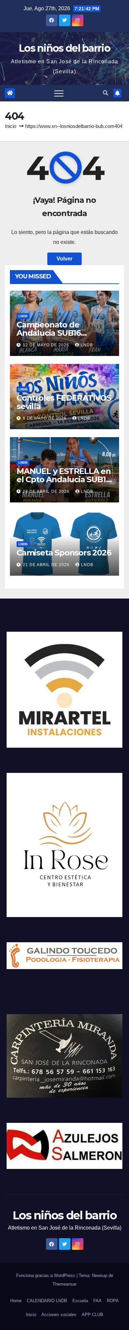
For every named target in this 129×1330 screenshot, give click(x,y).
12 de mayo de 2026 (46, 345)
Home (16, 1300)
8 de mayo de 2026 (45, 418)
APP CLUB (92, 1314)
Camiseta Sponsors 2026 (64, 552)
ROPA (113, 1300)
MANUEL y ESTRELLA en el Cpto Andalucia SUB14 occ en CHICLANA (64, 479)
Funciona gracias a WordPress (46, 1275)
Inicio (10, 126)
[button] (105, 93)
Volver (64, 258)
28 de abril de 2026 (47, 491)
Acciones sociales (58, 1314)
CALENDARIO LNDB (47, 1300)
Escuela (80, 1300)
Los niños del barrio (64, 48)
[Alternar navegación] (59, 93)
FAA (97, 1300)
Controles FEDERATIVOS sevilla (64, 402)
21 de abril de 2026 (47, 564)
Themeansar (64, 1284)
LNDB (23, 316)
